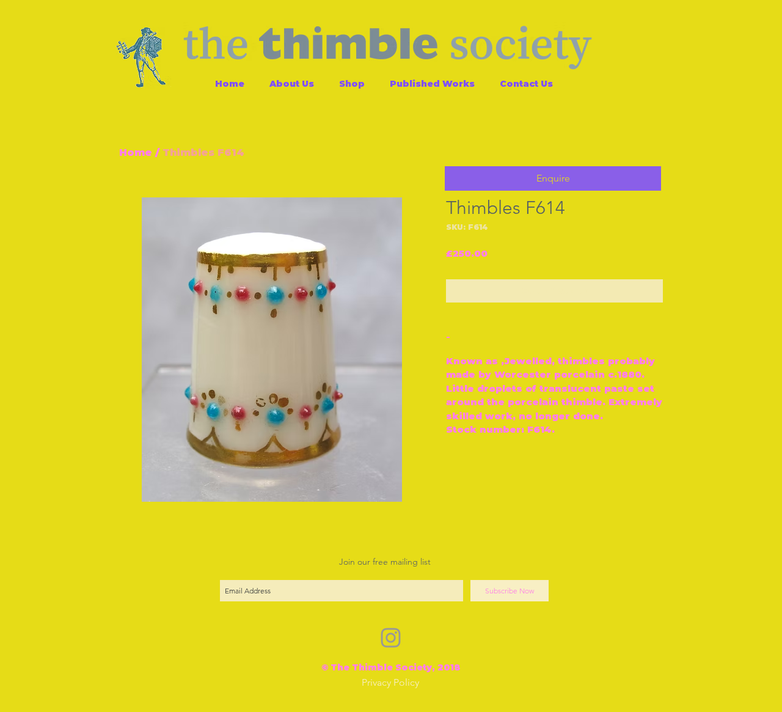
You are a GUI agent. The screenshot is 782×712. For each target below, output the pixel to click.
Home (135, 152)
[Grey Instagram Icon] (391, 638)
